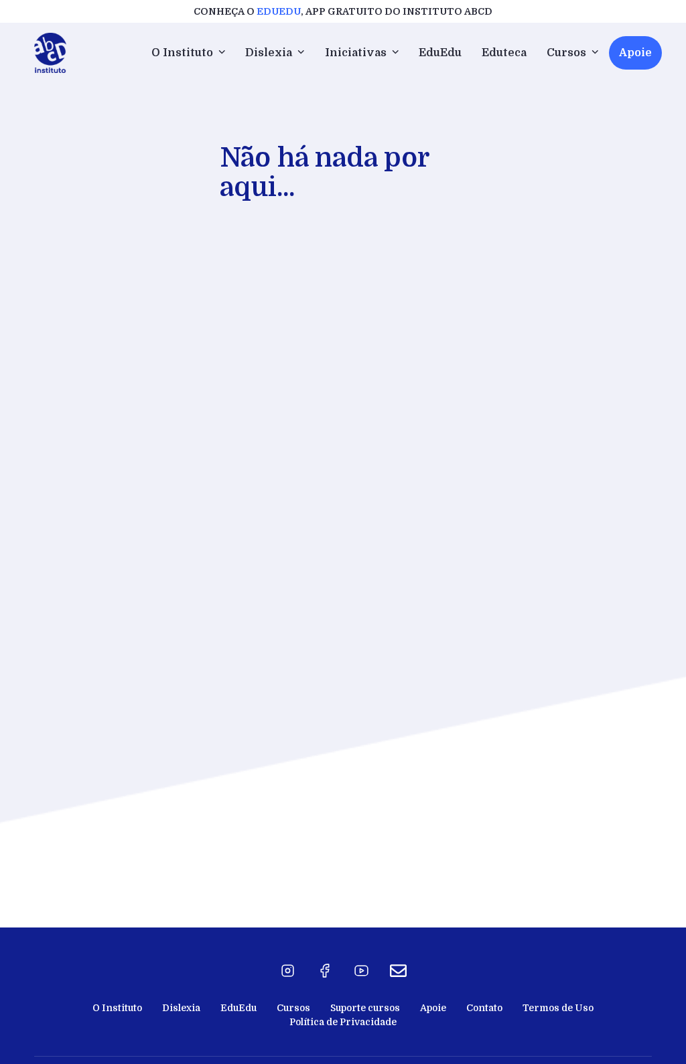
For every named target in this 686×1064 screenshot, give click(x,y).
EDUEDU (279, 11)
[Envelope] (398, 971)
